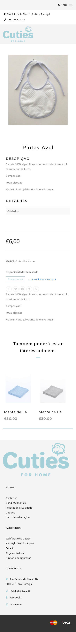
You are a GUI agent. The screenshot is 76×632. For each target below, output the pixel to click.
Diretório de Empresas (18, 558)
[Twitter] (16, 289)
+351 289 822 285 (16, 19)
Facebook (15, 597)
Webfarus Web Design (18, 538)
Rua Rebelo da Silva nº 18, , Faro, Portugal (28, 14)
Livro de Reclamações (18, 517)
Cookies (10, 512)
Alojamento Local (15, 553)
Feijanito (10, 548)
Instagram (16, 604)
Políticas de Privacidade (19, 507)
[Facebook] (9, 289)
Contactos (11, 498)
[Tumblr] (29, 289)
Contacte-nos (15, 279)
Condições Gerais (16, 503)
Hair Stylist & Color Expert (20, 543)
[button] (65, 5)
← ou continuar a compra (42, 279)
